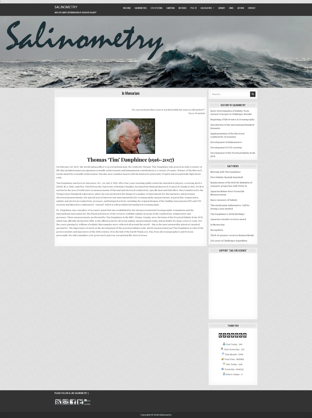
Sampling (170, 8)
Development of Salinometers (226, 142)
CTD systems (156, 8)
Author (240, 8)
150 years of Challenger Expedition (228, 241)
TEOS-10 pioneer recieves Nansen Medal (232, 235)
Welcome (127, 8)
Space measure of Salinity (223, 200)
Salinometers (141, 8)
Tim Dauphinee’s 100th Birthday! (227, 214)
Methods (183, 8)
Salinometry (65, 7)
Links (231, 8)
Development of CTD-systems (226, 147)
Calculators (206, 8)
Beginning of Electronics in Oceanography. (232, 119)
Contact (252, 8)
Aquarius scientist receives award (228, 219)
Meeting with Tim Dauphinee (225, 172)
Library (221, 8)
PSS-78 (193, 8)
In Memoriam (131, 93)
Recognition (216, 230)
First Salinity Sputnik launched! (226, 177)
